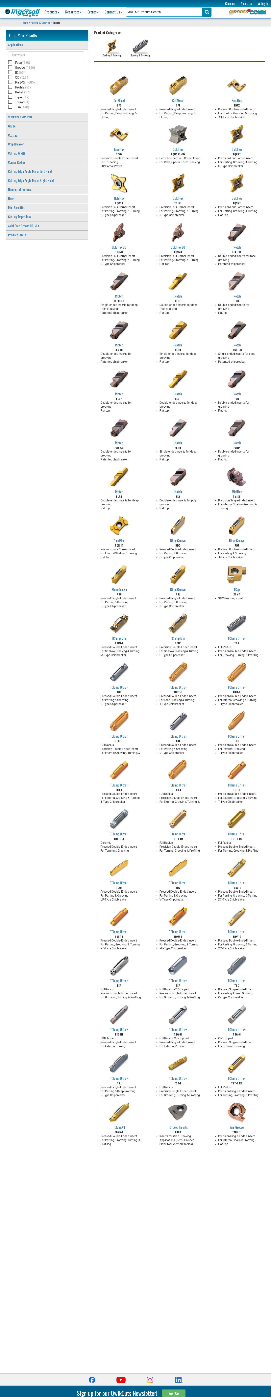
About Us (246, 3)
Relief (23, 92)
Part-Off (25, 82)
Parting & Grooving (41, 22)
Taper (22, 97)
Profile (23, 87)
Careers (230, 3)
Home (25, 22)
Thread (22, 102)
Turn (22, 107)
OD (22, 77)
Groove (25, 67)
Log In (264, 3)
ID (20, 72)
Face (22, 63)
